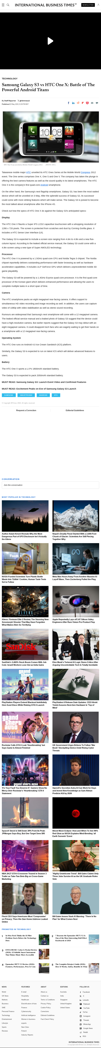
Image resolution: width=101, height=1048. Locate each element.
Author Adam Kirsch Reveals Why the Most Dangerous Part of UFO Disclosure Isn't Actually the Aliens (24, 536)
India (62, 996)
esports (24, 1023)
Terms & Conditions (48, 1000)
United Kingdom (66, 1004)
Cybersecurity (26, 1011)
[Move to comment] (97, 103)
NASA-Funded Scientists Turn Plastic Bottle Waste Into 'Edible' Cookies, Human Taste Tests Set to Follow (24, 579)
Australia (63, 992)
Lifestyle (5, 1023)
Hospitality (25, 996)
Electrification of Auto (29, 1004)
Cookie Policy (46, 1008)
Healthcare (25, 1000)
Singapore (63, 1000)
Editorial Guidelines (75, 410)
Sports (4, 1027)
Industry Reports (27, 1035)
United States (65, 1008)
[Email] (92, 103)
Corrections (45, 1011)
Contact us (45, 996)
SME (3, 1008)
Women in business (28, 1019)
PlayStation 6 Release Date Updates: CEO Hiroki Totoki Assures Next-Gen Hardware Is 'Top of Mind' (74, 705)
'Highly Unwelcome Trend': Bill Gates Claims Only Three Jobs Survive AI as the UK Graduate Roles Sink (75, 876)
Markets (5, 1000)
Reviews (5, 1031)
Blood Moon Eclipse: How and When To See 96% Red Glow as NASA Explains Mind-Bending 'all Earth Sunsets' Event (75, 833)
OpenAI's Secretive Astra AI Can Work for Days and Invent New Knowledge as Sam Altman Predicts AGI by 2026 (74, 790)
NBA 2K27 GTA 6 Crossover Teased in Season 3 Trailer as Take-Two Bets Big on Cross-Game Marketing (24, 876)
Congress (85, 172)
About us (44, 992)
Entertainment (7, 1019)
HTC (28, 172)
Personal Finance (8, 1011)
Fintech (24, 1031)
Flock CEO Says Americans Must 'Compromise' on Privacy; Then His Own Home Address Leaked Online (25, 919)
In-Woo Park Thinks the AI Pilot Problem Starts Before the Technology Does (21, 938)
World (4, 992)
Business (5, 1004)
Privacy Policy (46, 1004)
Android (44, 185)
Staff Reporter (10, 101)
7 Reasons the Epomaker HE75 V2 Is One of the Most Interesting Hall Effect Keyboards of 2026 (71, 938)
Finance (24, 1008)
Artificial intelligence (28, 1015)
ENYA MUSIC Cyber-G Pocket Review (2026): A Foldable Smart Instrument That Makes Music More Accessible (21, 952)
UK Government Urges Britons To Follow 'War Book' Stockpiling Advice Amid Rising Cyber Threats (73, 748)
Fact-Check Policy (47, 1019)
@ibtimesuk (25, 101)
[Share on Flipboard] (83, 103)
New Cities (25, 1027)
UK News (5, 996)
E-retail (23, 992)
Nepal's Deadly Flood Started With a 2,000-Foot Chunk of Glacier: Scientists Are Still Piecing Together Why (74, 536)
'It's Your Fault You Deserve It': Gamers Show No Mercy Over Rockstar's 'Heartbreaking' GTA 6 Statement (24, 790)
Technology (6, 1015)
